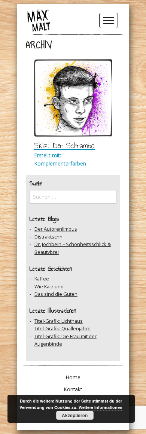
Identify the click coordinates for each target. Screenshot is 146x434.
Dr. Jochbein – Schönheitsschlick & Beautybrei (72, 248)
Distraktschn (48, 236)
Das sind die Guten (55, 294)
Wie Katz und (49, 286)
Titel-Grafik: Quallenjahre (62, 328)
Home (73, 377)
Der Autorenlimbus (55, 228)
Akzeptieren (75, 415)
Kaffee (41, 278)
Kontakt (73, 389)
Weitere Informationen (100, 407)
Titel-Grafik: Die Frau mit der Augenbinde (65, 340)
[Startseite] (38, 20)
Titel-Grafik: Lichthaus (58, 321)
